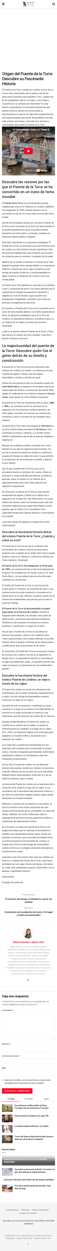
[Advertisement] (28, 38)
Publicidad (25, 1210)
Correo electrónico (11, 1056)
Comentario (8, 1010)
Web (4, 1068)
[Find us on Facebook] (27, 1243)
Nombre (6, 1044)
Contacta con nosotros (28, 1213)
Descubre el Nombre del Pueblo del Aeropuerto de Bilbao (29, 1180)
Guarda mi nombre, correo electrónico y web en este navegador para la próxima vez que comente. (28, 1081)
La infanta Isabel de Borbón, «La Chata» (32, 1126)
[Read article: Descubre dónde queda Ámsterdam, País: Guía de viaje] (7, 1188)
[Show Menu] (3, 4)
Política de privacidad (40, 1210)
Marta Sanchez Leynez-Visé (28, 942)
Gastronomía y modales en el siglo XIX (32, 1116)
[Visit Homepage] (28, 4)
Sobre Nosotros (12, 1210)
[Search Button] (53, 4)
